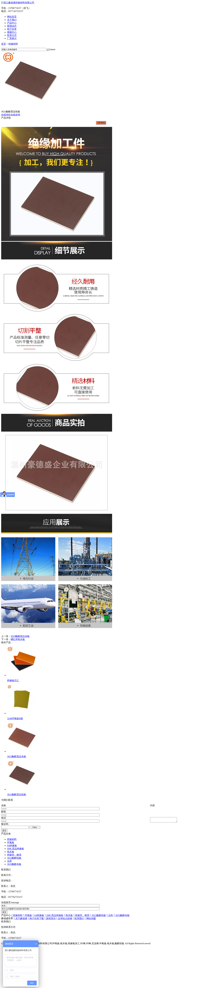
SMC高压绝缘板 (15, 848)
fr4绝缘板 (12, 845)
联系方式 (12, 35)
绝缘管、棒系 (14, 855)
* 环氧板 (27, 915)
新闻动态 (12, 26)
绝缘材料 (13, 44)
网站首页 (12, 16)
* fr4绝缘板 (38, 915)
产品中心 (12, 23)
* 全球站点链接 (64, 918)
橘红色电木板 (18, 639)
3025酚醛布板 (14, 864)
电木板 (10, 851)
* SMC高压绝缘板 (54, 915)
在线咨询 (15, 114)
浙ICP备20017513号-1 (162, 943)
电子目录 (12, 29)
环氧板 (10, 842)
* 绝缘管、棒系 (81, 915)
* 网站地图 (90, 918)
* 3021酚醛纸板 (98, 915)
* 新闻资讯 (50, 918)
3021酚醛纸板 (14, 858)
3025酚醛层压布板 (20, 636)
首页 (3, 44)
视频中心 (12, 32)
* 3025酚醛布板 (122, 915)
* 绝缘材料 (16, 915)
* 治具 (109, 915)
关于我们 (12, 19)
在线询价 (6, 114)
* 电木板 (68, 915)
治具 (9, 861)
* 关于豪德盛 (20, 918)
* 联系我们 (78, 918)
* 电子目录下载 (36, 918)
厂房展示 (12, 38)
